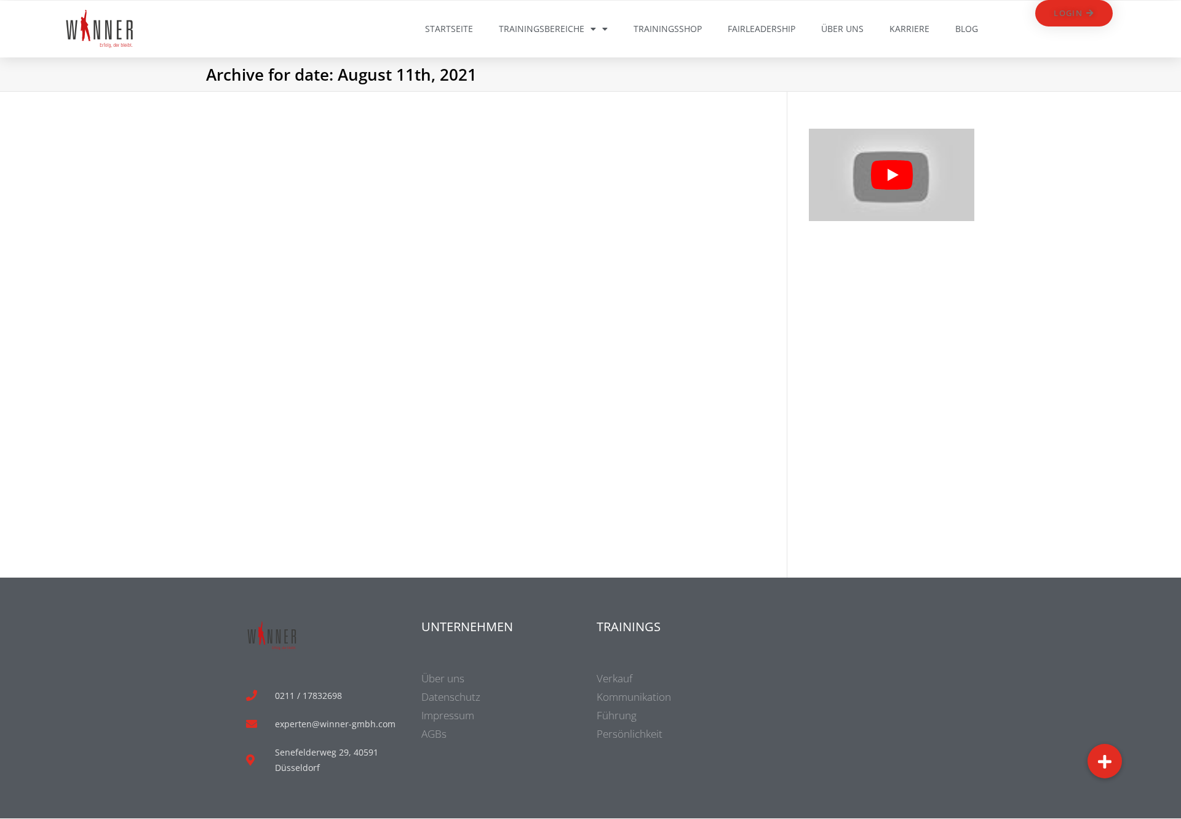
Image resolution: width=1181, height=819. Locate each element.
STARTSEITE (449, 28)
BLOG (966, 28)
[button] (1105, 761)
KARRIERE (909, 28)
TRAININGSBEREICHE (541, 28)
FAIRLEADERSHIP (761, 28)
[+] (291, 253)
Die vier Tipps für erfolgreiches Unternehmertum (282, 305)
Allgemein (262, 341)
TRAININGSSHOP (668, 28)
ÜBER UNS (842, 28)
